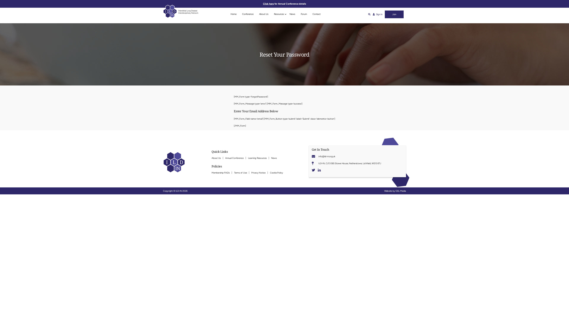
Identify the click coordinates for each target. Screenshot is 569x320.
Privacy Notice (258, 172)
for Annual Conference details (284, 3)
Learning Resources (257, 158)
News (292, 14)
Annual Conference (234, 158)
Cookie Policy (276, 172)
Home (233, 14)
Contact (317, 14)
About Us (263, 14)
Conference (248, 14)
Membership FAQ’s (221, 172)
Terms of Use (240, 172)
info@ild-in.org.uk (326, 156)
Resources (279, 14)
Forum (304, 14)
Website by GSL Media (395, 191)
